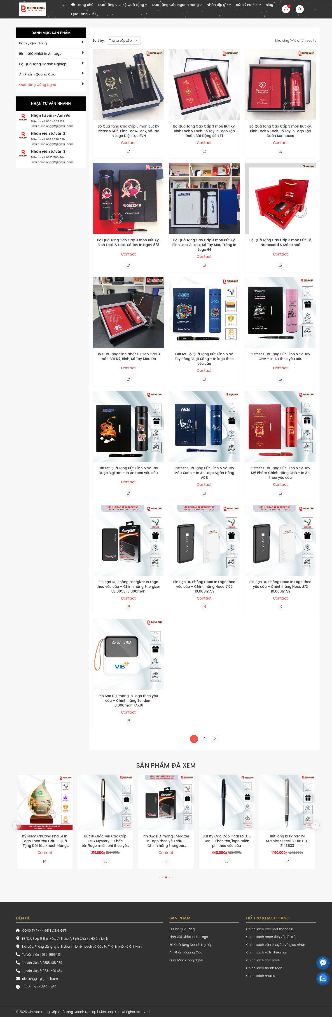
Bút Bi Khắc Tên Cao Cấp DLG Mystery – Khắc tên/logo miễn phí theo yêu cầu (105, 841)
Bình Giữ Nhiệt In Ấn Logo (40, 53)
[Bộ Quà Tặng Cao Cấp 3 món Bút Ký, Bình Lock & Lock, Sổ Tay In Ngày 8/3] (128, 199)
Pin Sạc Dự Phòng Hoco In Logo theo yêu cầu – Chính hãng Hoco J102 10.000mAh (204, 586)
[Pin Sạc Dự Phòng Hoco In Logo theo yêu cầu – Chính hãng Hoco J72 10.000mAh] (280, 540)
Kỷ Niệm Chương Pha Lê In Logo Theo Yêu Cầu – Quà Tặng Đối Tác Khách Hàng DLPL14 (44, 841)
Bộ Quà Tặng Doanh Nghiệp (42, 64)
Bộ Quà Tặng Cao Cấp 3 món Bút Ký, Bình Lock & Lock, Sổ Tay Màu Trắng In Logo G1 (204, 245)
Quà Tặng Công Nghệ (37, 84)
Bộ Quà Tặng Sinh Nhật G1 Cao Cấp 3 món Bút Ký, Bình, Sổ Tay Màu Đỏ (128, 356)
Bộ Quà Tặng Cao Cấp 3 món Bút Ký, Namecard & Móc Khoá (280, 242)
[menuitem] (82, 4)
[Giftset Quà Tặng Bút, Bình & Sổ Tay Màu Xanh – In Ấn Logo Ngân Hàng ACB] (204, 426)
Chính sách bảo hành (263, 960)
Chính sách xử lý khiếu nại (266, 952)
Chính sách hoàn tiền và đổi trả (270, 937)
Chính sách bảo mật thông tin (269, 929)
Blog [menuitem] (269, 4)
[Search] (300, 9)
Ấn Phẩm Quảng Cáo (37, 74)
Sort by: (99, 40)
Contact (128, 142)
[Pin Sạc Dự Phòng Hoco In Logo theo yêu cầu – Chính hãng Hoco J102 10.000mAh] (204, 540)
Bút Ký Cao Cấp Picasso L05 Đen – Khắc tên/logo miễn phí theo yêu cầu (227, 841)
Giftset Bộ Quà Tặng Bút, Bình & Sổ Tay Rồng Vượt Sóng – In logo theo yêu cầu (204, 359)
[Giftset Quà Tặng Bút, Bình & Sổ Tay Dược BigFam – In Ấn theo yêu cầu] (128, 426)
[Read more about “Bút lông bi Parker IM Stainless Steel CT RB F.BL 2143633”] (287, 861)
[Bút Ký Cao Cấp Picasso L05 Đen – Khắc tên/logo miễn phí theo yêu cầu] (227, 802)
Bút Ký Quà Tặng (33, 43)
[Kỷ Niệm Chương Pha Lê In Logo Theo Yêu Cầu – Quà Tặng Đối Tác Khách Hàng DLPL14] (45, 802)
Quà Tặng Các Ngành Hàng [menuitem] (175, 4)
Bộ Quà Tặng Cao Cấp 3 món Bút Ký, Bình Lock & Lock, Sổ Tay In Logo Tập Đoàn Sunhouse (280, 131)
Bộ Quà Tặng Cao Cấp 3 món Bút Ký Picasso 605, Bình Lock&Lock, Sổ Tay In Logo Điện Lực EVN (128, 131)
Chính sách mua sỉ (260, 976)
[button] (16, 825)
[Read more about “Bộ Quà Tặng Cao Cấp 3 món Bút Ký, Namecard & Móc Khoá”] (280, 265)
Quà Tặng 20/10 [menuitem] (84, 13)
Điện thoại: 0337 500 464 (48, 157)
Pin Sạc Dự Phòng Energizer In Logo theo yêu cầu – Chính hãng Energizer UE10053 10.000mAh (128, 586)
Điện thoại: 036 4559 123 (47, 121)
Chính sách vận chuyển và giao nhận (275, 945)
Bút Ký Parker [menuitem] (247, 4)
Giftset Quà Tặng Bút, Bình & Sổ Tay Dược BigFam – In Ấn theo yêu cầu (128, 470)
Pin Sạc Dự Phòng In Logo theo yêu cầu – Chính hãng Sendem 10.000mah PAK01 (128, 700)
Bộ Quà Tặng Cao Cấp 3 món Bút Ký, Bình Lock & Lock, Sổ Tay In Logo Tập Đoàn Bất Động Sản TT (204, 131)
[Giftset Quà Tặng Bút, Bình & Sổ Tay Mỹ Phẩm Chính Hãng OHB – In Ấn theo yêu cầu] (280, 426)
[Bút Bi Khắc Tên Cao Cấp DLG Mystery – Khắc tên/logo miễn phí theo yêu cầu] (105, 802)
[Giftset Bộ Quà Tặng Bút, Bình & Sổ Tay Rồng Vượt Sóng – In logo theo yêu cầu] (204, 312)
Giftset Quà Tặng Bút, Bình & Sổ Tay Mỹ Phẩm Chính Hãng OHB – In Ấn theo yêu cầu (280, 473)
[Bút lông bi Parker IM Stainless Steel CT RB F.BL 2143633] (287, 802)
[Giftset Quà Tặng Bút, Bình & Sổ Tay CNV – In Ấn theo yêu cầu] (280, 312)
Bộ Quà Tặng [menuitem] (133, 4)
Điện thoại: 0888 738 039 (48, 139)
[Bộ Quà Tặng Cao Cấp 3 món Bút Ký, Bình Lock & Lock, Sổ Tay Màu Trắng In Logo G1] (204, 199)
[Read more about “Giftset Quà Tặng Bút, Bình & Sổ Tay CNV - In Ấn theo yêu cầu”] (280, 379)
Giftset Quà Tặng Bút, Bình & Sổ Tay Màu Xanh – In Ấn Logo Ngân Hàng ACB (204, 473)
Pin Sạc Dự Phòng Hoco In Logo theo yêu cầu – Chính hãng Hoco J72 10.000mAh (280, 586)
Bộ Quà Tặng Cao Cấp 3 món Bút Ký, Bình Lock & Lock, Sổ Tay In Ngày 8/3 (128, 242)
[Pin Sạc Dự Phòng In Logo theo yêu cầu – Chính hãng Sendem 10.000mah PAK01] (128, 654)
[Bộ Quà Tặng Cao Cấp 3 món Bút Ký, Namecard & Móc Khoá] (280, 199)
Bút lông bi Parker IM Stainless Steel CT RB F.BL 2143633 (287, 841)
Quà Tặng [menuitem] (106, 4)
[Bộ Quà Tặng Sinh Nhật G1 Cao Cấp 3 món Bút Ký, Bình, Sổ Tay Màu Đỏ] (128, 312)
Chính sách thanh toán (264, 968)
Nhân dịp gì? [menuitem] (217, 4)
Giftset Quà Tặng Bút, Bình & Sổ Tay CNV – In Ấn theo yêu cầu (280, 356)
